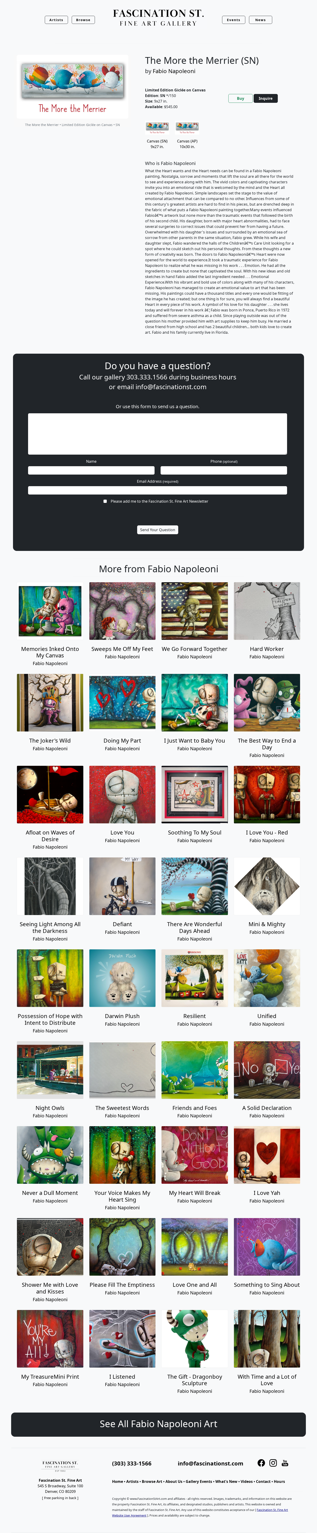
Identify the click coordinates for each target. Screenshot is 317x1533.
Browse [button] (83, 20)
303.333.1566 (146, 376)
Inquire (265, 98)
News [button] (260, 20)
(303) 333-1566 (132, 1463)
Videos (247, 1481)
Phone (223, 461)
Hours (279, 1481)
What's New (226, 1481)
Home (117, 1481)
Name (91, 461)
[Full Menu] (158, 18)
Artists (132, 1481)
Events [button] (233, 20)
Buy (240, 98)
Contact (263, 1481)
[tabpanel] (220, 232)
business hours (213, 376)
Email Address (157, 481)
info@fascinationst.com (171, 386)
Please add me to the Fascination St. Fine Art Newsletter (159, 501)
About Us (173, 1481)
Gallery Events (199, 1481)
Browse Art (152, 1481)
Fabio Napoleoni (174, 71)
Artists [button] (56, 20)
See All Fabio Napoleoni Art (158, 1423)
